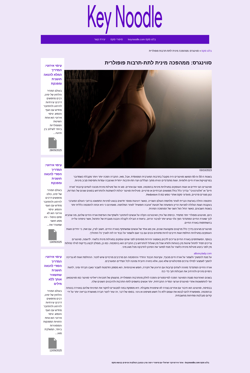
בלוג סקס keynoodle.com (142, 39)
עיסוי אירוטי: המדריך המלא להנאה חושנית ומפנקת (53, 74)
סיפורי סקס (117, 39)
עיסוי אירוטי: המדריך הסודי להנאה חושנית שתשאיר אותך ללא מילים (53, 270)
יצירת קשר (99, 39)
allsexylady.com (203, 253)
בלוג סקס (207, 50)
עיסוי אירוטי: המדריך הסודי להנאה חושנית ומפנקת (53, 174)
